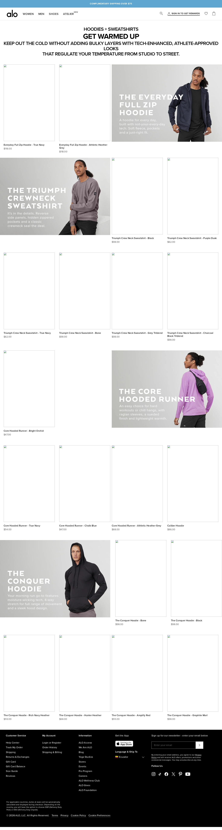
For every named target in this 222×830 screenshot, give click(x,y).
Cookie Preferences (99, 815)
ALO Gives (84, 785)
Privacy (64, 815)
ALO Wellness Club (89, 780)
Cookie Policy (78, 815)
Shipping (11, 752)
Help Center (12, 742)
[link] (186, 13)
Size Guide (12, 771)
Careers (83, 776)
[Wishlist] (206, 14)
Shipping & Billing (52, 752)
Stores (82, 761)
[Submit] (199, 745)
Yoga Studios (86, 756)
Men (41, 14)
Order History (49, 747)
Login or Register (51, 742)
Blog (81, 752)
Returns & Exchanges (17, 756)
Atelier (68, 13)
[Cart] (213, 14)
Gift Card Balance (15, 766)
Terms (55, 815)
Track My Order (14, 747)
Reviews (10, 776)
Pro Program (85, 771)
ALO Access (85, 742)
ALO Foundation (88, 790)
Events (82, 766)
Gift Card (11, 761)
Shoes (54, 14)
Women (28, 14)
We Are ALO (85, 747)
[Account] (169, 13)
